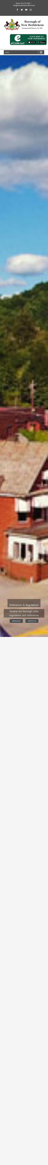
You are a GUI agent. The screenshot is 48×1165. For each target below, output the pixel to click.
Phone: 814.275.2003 (23, 3)
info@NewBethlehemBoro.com (24, 5)
